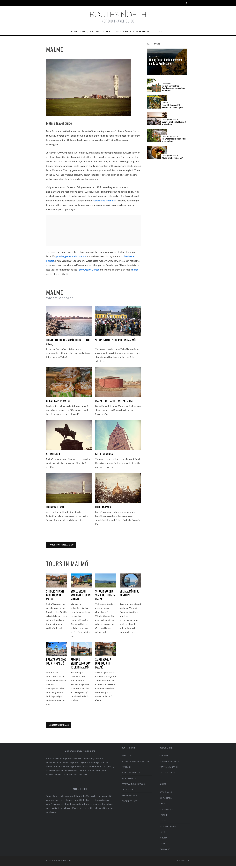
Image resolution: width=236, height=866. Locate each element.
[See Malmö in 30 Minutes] (130, 580)
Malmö (163, 820)
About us (126, 755)
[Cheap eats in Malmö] (69, 382)
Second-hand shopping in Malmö (115, 340)
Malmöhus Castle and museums (114, 400)
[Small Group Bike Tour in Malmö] (105, 649)
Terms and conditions (133, 784)
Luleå (162, 843)
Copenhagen (166, 84)
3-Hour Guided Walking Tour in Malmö (105, 595)
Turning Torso (55, 507)
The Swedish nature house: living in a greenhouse (173, 140)
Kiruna (163, 838)
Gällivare (165, 849)
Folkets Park (103, 507)
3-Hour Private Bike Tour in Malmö (55, 595)
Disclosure (127, 789)
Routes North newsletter (135, 761)
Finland (165, 103)
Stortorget (53, 454)
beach (135, 269)
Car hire (164, 755)
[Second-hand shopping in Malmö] (118, 321)
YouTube (126, 767)
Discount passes (168, 772)
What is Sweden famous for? (172, 158)
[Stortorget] (69, 435)
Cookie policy (129, 801)
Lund (162, 832)
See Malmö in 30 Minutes (129, 593)
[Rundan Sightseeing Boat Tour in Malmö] (81, 649)
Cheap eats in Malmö (58, 400)
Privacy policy (129, 795)
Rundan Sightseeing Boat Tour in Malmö (81, 663)
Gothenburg (53, 770)
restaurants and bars (104, 200)
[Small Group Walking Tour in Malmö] (81, 580)
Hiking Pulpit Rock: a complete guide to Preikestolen (165, 61)
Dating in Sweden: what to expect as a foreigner (174, 123)
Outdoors (153, 56)
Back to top (181, 861)
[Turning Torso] (69, 488)
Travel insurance (169, 767)
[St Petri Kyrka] (118, 435)
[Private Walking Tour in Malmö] (56, 649)
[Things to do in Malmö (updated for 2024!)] (69, 321)
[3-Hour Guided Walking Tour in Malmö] (105, 580)
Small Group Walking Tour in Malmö (81, 595)
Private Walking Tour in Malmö (56, 661)
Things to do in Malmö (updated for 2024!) (68, 342)
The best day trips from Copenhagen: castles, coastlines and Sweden (173, 88)
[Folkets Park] (118, 488)
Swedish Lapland (78, 774)
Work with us (129, 778)
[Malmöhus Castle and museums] (118, 382)
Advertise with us (131, 772)
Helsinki (164, 815)
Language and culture (170, 120)
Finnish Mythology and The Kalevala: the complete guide (172, 106)
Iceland (60, 774)
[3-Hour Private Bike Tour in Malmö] (56, 580)
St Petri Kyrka (104, 454)
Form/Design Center (88, 269)
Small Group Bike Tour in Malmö (103, 663)
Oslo (110, 766)
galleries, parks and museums (70, 256)
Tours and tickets (169, 761)
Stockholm (101, 766)
